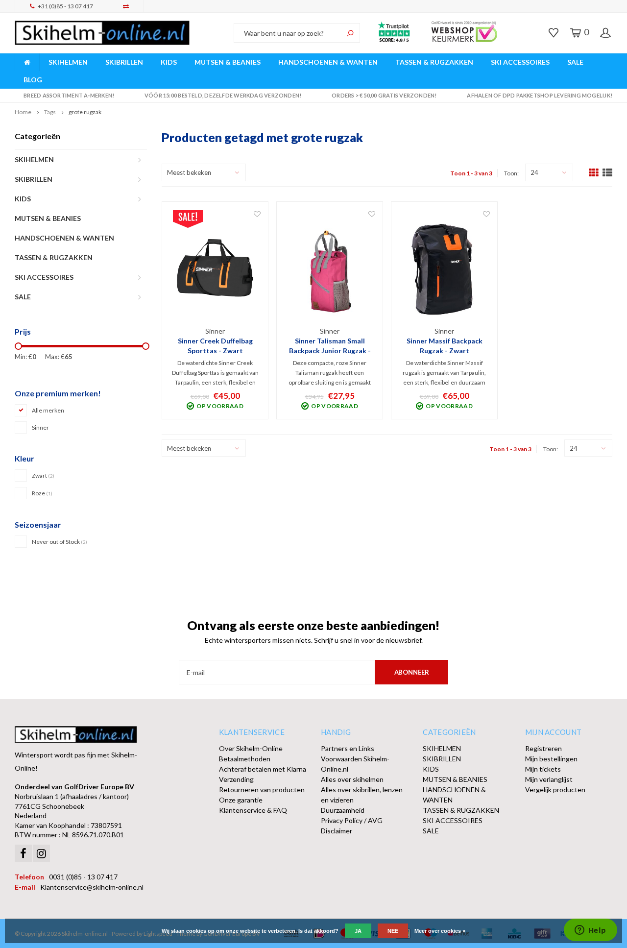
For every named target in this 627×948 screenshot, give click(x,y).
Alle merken (48, 410)
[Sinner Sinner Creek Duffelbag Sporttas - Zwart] (215, 267)
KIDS (169, 62)
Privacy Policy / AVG (352, 820)
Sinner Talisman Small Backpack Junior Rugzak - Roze (330, 346)
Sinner (40, 427)
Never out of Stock (59, 541)
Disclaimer (336, 830)
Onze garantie (241, 800)
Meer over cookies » (439, 931)
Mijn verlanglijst (549, 779)
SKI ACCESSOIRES (520, 62)
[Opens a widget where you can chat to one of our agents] (590, 931)
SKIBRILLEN (124, 62)
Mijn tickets (543, 769)
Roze (42, 493)
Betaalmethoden (244, 758)
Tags (50, 112)
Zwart (43, 475)
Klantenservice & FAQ (253, 810)
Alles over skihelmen (352, 779)
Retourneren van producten (262, 789)
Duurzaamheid (342, 810)
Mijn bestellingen (551, 758)
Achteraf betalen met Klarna (262, 769)
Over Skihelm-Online (251, 748)
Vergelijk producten (555, 789)
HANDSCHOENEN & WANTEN (328, 62)
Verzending (236, 779)
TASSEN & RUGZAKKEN (434, 62)
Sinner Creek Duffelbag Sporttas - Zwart (215, 346)
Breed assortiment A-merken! (69, 95)
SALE (575, 62)
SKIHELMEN (68, 62)
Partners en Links (347, 748)
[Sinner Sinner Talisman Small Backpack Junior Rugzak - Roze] (329, 267)
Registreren (543, 748)
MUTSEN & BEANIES (227, 62)
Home (23, 112)
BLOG (33, 79)
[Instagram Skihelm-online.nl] (41, 853)
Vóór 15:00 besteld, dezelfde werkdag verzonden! (223, 95)
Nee (392, 931)
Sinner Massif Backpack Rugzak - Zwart (444, 346)
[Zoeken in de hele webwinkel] (350, 33)
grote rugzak (85, 112)
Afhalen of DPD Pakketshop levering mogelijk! (539, 95)
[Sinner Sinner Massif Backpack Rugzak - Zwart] (444, 267)
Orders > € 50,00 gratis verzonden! (384, 95)
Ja (358, 931)
